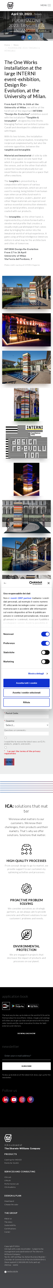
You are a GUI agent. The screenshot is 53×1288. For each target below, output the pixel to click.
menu (43, 5)
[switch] (45, 643)
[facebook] (23, 37)
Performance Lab (11, 1184)
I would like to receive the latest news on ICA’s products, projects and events (24, 742)
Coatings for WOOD (13, 1160)
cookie (15, 1265)
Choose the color (11, 1204)
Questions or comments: (15, 730)
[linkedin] (30, 37)
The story (8, 1222)
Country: (9, 721)
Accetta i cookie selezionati (26, 692)
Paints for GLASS (11, 1163)
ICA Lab (7, 1177)
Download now (26, 1033)
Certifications (10, 1229)
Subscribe (26, 1066)
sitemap (7, 1265)
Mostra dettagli (36, 673)
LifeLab (7, 1180)
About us (8, 1218)
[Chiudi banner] (49, 583)
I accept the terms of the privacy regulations (22, 752)
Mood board (9, 1201)
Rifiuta (26, 702)
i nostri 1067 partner (20, 598)
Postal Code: (11, 713)
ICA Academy (10, 1187)
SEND (9, 762)
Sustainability (10, 1225)
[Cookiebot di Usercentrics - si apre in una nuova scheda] (31, 583)
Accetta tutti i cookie (26, 683)
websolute (12, 1271)
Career (7, 1232)
